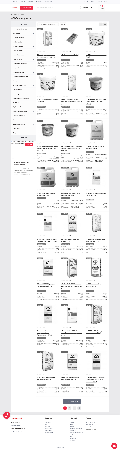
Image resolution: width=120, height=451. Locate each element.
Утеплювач (16, 33)
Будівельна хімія (18, 46)
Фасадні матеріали (19, 124)
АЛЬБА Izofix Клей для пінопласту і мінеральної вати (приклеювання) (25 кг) (48, 333)
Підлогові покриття (19, 115)
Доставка (15, 1)
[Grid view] (105, 24)
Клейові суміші (17, 42)
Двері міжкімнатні (19, 133)
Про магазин (48, 1)
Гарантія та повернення (76, 428)
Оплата (23, 1)
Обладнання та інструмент (21, 98)
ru (84, 1)
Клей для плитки (49, 432)
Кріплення (16, 102)
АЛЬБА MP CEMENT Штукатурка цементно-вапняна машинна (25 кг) (71, 286)
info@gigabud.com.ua (92, 429)
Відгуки (71, 434)
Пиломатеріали (17, 50)
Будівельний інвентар (19, 107)
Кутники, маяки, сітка (19, 85)
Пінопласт (47, 426)
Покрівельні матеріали (20, 63)
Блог (71, 436)
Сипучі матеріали (18, 72)
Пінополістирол (49, 428)
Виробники (39, 1)
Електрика (16, 81)
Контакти (30, 1)
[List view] (101, 24)
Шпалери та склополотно (20, 120)
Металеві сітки (17, 89)
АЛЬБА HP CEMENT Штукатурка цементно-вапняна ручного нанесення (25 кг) (95, 380)
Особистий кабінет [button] (102, 1)
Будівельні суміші (18, 37)
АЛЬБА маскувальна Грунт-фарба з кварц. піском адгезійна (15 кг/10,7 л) (47, 148)
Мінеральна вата (49, 430)
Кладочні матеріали (19, 68)
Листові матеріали (18, 55)
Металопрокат (17, 94)
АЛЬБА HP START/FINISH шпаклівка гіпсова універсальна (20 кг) (71, 333)
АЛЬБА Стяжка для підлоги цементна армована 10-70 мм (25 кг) (71, 102)
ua (87, 1)
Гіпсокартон (48, 422)
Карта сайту (73, 438)
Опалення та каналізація (20, 111)
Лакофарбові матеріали (20, 76)
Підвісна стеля (17, 59)
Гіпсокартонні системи (20, 29)
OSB (46, 424)
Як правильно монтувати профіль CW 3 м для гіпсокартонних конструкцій (22, 163)
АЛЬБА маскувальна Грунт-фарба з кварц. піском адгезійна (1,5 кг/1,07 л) (71, 148)
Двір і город (16, 128)
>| (79, 408)
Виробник (16, 14)
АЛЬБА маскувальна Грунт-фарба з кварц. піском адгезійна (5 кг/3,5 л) (96, 102)
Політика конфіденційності (76, 432)
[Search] (38, 7)
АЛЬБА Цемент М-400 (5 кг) (70, 55)
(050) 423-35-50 (87, 7)
